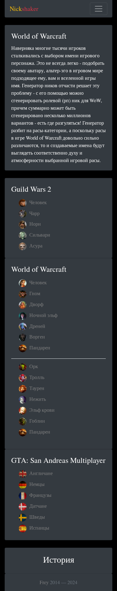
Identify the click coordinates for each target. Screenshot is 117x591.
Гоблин (36, 420)
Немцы (36, 484)
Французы (39, 495)
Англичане (40, 473)
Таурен (36, 388)
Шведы (36, 516)
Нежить (37, 399)
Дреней (36, 326)
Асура (35, 245)
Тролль (36, 377)
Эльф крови (41, 409)
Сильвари (39, 234)
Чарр (34, 213)
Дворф (35, 304)
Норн (34, 223)
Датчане (37, 505)
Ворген (36, 336)
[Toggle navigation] (98, 8)
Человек (37, 202)
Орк (33, 366)
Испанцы (38, 527)
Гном (34, 293)
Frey (44, 582)
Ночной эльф (42, 315)
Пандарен (39, 347)
